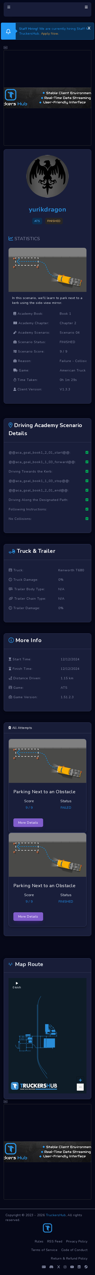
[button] (80, 1080)
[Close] (89, 27)
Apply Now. (50, 33)
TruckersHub (56, 1215)
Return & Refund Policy (69, 1258)
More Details (28, 822)
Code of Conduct (74, 1250)
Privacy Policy (77, 1241)
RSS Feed (54, 1241)
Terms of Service (44, 1250)
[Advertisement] (47, 97)
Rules (39, 1241)
